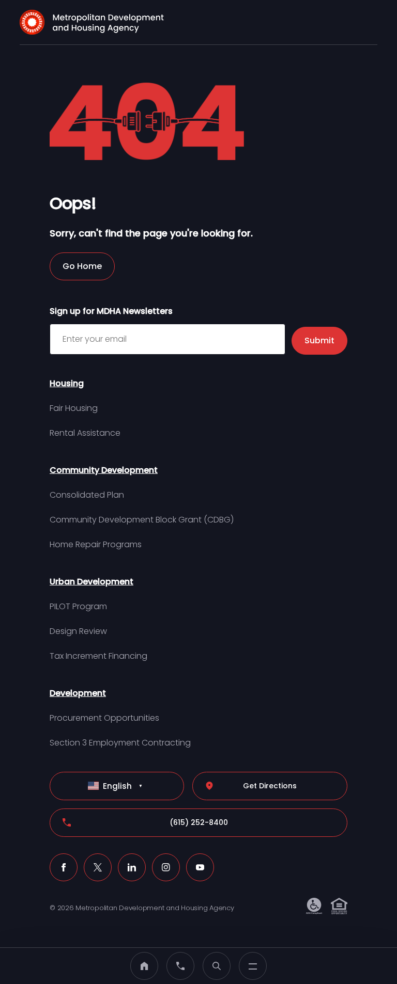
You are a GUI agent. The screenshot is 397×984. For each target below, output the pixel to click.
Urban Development (91, 582)
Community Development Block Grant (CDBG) (142, 520)
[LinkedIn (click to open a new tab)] (132, 867)
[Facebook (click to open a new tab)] (64, 867)
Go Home (82, 266)
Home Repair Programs (96, 544)
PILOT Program (78, 606)
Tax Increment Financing (98, 656)
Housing (67, 383)
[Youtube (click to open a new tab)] (200, 867)
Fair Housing (74, 408)
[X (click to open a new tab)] (98, 867)
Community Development (104, 470)
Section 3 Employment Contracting (120, 743)
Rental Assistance (85, 433)
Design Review (78, 631)
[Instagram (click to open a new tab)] (166, 867)
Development (78, 693)
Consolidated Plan (87, 495)
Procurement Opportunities (104, 718)
